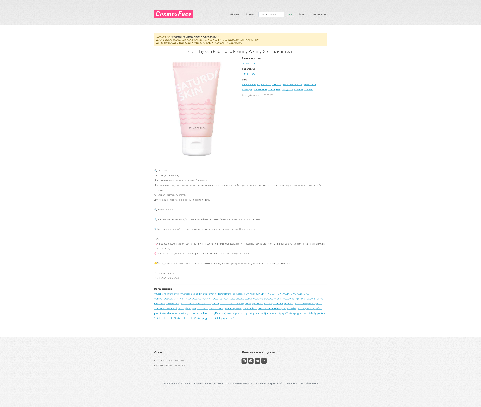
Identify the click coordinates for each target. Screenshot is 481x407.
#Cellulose (258, 298)
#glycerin (158, 293)
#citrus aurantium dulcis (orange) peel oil (277, 308)
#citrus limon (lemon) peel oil (308, 303)
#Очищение (274, 89)
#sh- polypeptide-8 (207, 318)
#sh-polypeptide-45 (186, 318)
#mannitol (288, 303)
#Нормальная (249, 84)
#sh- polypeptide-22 (166, 318)
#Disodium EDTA (258, 293)
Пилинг (245, 73)
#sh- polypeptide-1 (298, 313)
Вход (302, 14)
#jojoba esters (271, 313)
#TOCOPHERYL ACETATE (279, 293)
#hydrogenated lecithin (191, 293)
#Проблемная (264, 84)
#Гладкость (287, 89)
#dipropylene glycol (187, 308)
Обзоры (234, 14)
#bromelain (202, 308)
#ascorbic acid (172, 303)
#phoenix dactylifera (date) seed (216, 313)
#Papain (278, 298)
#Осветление (260, 89)
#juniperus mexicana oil (165, 308)
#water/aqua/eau (233, 308)
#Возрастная (310, 84)
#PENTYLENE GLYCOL (190, 298)
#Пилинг (308, 89)
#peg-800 (283, 313)
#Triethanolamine (223, 293)
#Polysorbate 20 (241, 293)
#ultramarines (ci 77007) (232, 303)
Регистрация (319, 14)
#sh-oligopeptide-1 (254, 303)
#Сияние (298, 89)
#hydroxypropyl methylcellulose (248, 313)
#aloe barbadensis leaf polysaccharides (180, 313)
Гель (253, 73)
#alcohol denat (216, 308)
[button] (160, 109)
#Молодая (247, 89)
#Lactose (268, 298)
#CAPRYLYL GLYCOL (212, 298)
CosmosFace (173, 14)
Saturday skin (248, 62)
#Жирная (276, 84)
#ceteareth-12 (250, 308)
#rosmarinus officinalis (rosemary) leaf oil (200, 303)
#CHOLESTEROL (301, 293)
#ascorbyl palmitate (273, 303)
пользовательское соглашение (169, 360)
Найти (289, 14)
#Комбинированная (292, 84)
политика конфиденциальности (169, 364)
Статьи (250, 14)
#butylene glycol (171, 293)
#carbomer (208, 293)
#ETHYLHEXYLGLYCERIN (166, 298)
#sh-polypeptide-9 (225, 318)
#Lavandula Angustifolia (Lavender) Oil (301, 298)
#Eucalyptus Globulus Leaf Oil (237, 298)
